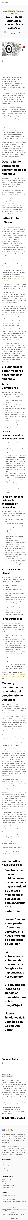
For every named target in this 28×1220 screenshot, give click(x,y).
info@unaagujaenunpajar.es (18, 1201)
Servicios (4, 1163)
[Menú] (25, 2)
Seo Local (14, 33)
